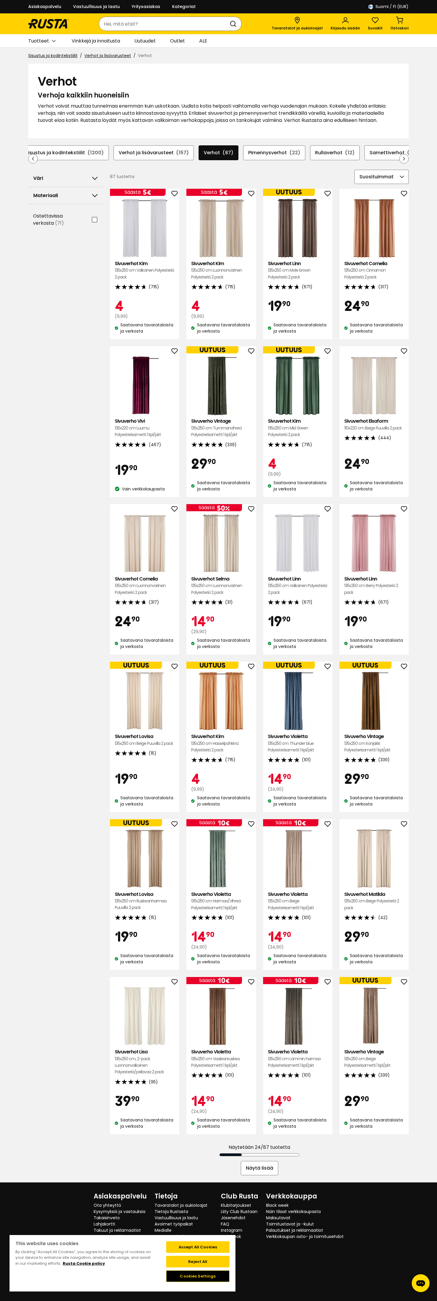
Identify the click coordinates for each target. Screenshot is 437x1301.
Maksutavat (278, 1218)
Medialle (163, 1230)
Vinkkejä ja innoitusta (96, 40)
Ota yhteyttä (107, 1205)
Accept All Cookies (198, 1247)
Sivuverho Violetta (291, 743)
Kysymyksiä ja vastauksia (119, 1212)
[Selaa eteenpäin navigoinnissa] (404, 158)
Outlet (177, 40)
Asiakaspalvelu (44, 7)
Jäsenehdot (233, 1218)
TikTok (227, 1243)
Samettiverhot (394, 152)
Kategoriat (184, 7)
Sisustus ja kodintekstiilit (53, 56)
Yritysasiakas (146, 7)
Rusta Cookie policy (84, 1263)
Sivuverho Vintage (216, 428)
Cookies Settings (198, 1276)
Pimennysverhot (274, 152)
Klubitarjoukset (236, 1205)
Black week (277, 1205)
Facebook (231, 1236)
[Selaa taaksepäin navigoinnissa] (33, 158)
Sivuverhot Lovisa (144, 739)
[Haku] (234, 24)
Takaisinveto (107, 1218)
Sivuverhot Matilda (371, 901)
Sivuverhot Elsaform (373, 424)
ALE (203, 40)
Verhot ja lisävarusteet (107, 56)
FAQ (225, 1224)
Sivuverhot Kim (144, 270)
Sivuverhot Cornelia (365, 270)
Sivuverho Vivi (138, 428)
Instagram (231, 1230)
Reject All (197, 1261)
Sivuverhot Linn (289, 270)
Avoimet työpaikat (174, 1224)
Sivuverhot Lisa (139, 1062)
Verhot (218, 152)
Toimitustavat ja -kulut (290, 1224)
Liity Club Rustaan (239, 1212)
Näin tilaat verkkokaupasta (293, 1212)
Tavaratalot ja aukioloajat (181, 1205)
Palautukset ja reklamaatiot (294, 1230)
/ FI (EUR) (391, 7)
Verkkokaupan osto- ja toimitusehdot (305, 1236)
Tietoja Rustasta (171, 1212)
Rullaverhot (335, 152)
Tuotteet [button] (38, 40)
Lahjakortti (104, 1224)
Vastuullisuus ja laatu (96, 7)
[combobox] (164, 24)
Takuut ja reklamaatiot (117, 1230)
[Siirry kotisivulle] (48, 24)
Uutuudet (145, 40)
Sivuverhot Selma (216, 585)
